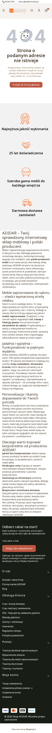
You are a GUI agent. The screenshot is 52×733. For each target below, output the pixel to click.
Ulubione (7, 697)
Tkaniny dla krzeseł (12, 663)
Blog (4, 588)
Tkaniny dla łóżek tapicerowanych (20, 650)
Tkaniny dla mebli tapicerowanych (20, 659)
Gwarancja (7, 626)
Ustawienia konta (11, 692)
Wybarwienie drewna (13, 654)
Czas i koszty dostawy (13, 603)
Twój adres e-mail (10, 540)
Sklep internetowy (23, 729)
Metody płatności (11, 617)
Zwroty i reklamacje (12, 621)
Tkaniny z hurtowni (12, 668)
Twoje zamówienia (12, 683)
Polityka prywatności (13, 635)
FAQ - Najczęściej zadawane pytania (21, 612)
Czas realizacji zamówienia (16, 608)
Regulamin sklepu (11, 630)
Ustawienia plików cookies (16, 688)
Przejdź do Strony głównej (26, 84)
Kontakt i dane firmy (12, 579)
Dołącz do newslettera (19, 548)
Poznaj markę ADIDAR (13, 584)
